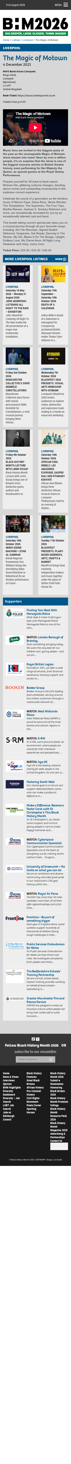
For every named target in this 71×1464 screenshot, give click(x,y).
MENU (58, 5)
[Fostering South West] (15, 784)
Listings (16, 40)
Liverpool (28, 40)
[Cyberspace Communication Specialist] (15, 841)
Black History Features (34, 1075)
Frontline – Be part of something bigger (40, 919)
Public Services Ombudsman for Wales (46, 946)
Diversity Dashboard (9, 1092)
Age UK (42, 762)
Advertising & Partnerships (57, 1135)
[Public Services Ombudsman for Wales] (15, 945)
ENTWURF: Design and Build (49, 1160)
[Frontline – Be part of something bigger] (15, 918)
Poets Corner (34, 1105)
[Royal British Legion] (15, 669)
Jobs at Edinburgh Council (8, 1115)
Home (6, 40)
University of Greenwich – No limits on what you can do (46, 868)
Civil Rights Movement (33, 1099)
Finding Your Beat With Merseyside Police (42, 612)
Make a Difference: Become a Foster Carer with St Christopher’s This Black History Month (45, 810)
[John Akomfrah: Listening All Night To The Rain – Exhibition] (18, 273)
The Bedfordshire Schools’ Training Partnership (44, 973)
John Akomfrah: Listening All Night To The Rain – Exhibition (17, 306)
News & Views (11, 1077)
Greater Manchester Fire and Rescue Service (45, 1000)
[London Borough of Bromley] (15, 640)
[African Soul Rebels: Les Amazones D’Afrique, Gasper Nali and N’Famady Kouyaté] (53, 438)
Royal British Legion (40, 664)
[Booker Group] (15, 687)
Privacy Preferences (59, 1146)
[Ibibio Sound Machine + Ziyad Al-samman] (18, 523)
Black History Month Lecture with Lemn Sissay (17, 465)
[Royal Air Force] (15, 895)
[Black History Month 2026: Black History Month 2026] (35, 27)
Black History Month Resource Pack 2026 (58, 1114)
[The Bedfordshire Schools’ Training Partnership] (15, 976)
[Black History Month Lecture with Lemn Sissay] (18, 438)
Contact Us (56, 1141)
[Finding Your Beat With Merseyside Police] (15, 613)
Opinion (7, 1084)
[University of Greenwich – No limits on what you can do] (15, 869)
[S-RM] (15, 740)
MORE (58, 259)
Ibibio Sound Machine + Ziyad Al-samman (16, 551)
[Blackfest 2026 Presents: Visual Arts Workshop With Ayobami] (53, 355)
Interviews (9, 1080)
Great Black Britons (33, 1082)
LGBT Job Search (8, 1107)
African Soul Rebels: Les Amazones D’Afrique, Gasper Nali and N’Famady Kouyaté (53, 470)
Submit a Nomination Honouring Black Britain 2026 (57, 1087)
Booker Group (36, 688)
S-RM (41, 738)
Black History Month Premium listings (59, 1101)
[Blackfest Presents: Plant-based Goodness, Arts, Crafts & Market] (53, 523)
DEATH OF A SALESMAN (48, 306)
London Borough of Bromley (45, 639)
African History (35, 1087)
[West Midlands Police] (15, 714)
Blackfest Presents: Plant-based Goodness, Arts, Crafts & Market (52, 555)
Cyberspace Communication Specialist (44, 841)
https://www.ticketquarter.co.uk (36, 95)
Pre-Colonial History (34, 1092)
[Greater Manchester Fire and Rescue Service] (15, 999)
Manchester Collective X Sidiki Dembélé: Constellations (18, 385)
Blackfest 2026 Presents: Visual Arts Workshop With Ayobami (52, 385)
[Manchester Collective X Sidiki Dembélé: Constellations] (18, 355)
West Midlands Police (42, 713)
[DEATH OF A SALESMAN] (53, 273)
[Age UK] (15, 766)
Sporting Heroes (31, 1110)
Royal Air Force (48, 894)
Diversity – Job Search (11, 1099)
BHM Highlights (12, 1087)
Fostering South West (41, 782)
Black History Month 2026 (57, 1075)
